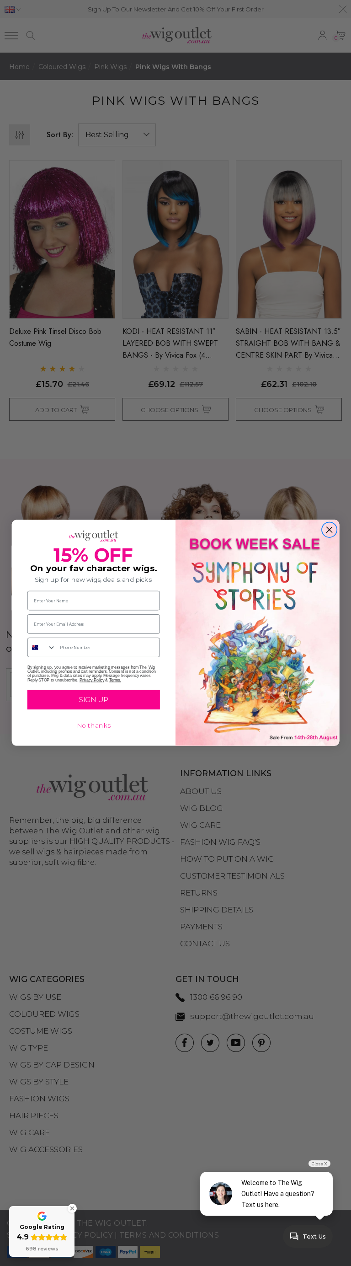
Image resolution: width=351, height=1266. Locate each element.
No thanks (94, 726)
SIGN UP (93, 700)
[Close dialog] (329, 530)
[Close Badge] (72, 1208)
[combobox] (42, 647)
